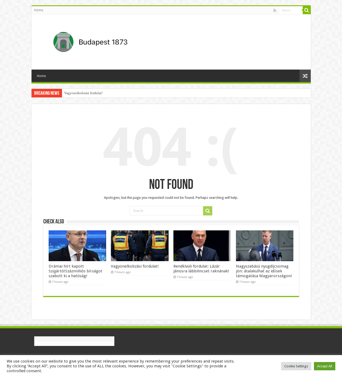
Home (38, 10)
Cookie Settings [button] (296, 366)
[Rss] (275, 10)
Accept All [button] (324, 366)
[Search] (307, 10)
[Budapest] (104, 41)
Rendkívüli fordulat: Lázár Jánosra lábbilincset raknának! (201, 268)
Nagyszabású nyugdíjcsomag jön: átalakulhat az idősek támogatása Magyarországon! (264, 271)
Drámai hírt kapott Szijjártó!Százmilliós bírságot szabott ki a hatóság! (75, 271)
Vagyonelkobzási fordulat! (83, 93)
